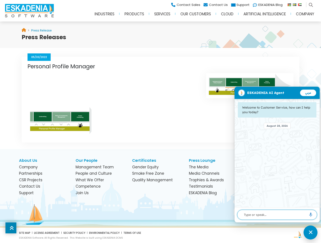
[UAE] (301, 3)
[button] (104, 15)
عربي (308, 92)
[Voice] (311, 215)
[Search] (311, 3)
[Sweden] (295, 3)
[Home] (24, 30)
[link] (41, 30)
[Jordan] (290, 3)
